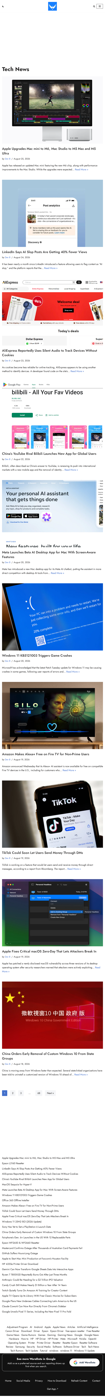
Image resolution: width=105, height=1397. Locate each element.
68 (38, 1093)
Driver (37, 1331)
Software (57, 1347)
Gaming (51, 1335)
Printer (31, 1343)
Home (8, 1381)
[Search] (94, 6)
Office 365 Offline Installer (15, 1200)
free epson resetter (75, 1331)
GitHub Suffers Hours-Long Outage (20, 1253)
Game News (13, 1335)
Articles (71, 1327)
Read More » (81, 169)
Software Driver (71, 1347)
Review (9, 1347)
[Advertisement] (52, 33)
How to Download (57, 1381)
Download (26, 1331)
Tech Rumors (17, 1350)
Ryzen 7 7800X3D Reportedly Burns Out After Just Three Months (34, 1274)
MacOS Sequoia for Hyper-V (17, 1184)
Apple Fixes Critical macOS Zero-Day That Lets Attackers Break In (49, 951)
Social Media (44, 1347)
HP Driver (41, 1339)
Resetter (57, 1343)
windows (53, 1350)
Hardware (14, 1339)
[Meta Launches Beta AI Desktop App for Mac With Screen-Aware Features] (52, 513)
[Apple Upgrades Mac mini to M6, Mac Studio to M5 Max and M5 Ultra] (52, 110)
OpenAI (92, 1339)
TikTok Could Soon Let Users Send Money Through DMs (42, 852)
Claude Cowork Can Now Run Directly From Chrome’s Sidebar (34, 1306)
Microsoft (72, 1339)
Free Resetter (93, 1331)
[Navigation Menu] (100, 6)
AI (31, 1327)
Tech (83, 1347)
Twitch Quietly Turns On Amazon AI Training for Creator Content (34, 1290)
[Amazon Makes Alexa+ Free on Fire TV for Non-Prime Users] (52, 715)
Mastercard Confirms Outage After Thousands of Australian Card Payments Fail (42, 1248)
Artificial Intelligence (87, 1327)
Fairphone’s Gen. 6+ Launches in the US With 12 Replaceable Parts (36, 1237)
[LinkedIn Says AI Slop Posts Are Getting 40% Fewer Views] (52, 213)
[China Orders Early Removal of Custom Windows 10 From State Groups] (52, 1015)
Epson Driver (57, 1331)
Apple (48, 1327)
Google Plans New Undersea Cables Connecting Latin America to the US (39, 1301)
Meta (62, 1339)
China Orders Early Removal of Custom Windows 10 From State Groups (48, 1056)
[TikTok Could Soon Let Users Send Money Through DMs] (52, 814)
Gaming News (65, 1335)
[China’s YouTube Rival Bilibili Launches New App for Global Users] (52, 415)
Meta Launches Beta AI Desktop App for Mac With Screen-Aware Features (49, 554)
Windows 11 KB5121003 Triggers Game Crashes (37, 655)
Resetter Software (88, 1343)
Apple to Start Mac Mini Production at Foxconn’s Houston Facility (35, 1258)
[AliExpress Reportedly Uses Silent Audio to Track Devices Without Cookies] (52, 312)
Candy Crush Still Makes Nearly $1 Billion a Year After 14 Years (34, 1285)
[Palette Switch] (3, 6)
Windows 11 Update (84, 1350)
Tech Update (31, 1350)
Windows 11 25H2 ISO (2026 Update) (22, 1221)
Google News (91, 1335)
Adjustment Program (17, 1327)
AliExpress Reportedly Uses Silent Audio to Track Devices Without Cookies (49, 353)
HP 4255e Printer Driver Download (20, 1264)
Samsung (20, 1347)
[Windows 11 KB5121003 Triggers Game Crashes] (52, 616)
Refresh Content (79, 1381)
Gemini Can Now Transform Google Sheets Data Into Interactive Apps (37, 1269)
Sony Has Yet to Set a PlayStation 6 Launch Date (26, 1227)
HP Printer (53, 1339)
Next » (50, 1093)
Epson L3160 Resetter (13, 1163)
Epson (45, 1331)
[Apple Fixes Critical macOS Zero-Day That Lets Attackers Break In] (52, 912)
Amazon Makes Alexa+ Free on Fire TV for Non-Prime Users (45, 754)
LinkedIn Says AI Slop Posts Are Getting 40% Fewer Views (44, 252)
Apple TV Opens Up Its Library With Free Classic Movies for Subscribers (39, 1296)
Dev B (7, 158)
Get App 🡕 (52, 1389)
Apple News (59, 1327)
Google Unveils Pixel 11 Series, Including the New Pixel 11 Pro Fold (36, 1311)
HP (32, 1339)
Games (41, 1335)
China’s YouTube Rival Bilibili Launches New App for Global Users (49, 453)
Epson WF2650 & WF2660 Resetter (20, 1243)
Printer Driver (44, 1343)
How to (24, 1339)
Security (31, 1347)
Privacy (39, 1381)
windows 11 (66, 1350)
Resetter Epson (70, 1343)
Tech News (93, 1347)
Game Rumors (28, 1335)
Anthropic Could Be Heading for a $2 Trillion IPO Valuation (32, 1280)
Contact (96, 1381)
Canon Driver (12, 1331)
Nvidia (82, 1339)
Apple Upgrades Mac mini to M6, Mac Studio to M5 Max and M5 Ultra (49, 151)
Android (38, 1327)
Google (78, 1335)
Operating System (17, 1343)
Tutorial (43, 1350)
